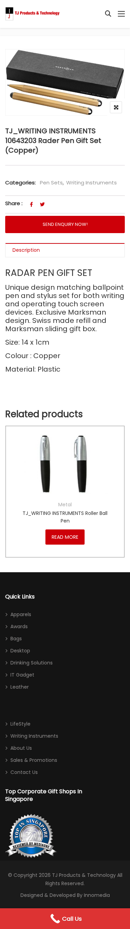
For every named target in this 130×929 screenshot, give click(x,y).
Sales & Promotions (33, 760)
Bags (16, 638)
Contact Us (24, 772)
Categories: (20, 182)
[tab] (65, 250)
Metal (65, 504)
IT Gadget (22, 674)
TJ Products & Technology (84, 875)
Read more (65, 537)
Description (26, 250)
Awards (19, 626)
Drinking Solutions (31, 662)
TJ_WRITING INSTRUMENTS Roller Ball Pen (65, 517)
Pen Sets (51, 182)
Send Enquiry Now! (65, 224)
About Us (21, 748)
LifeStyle (20, 723)
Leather (19, 686)
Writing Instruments (91, 182)
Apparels (20, 614)
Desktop (20, 650)
